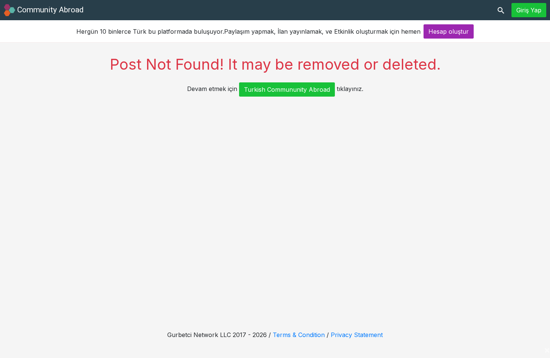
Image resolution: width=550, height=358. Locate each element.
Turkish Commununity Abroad (287, 89)
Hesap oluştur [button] (448, 31)
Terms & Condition (299, 335)
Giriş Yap (528, 10)
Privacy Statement (357, 335)
